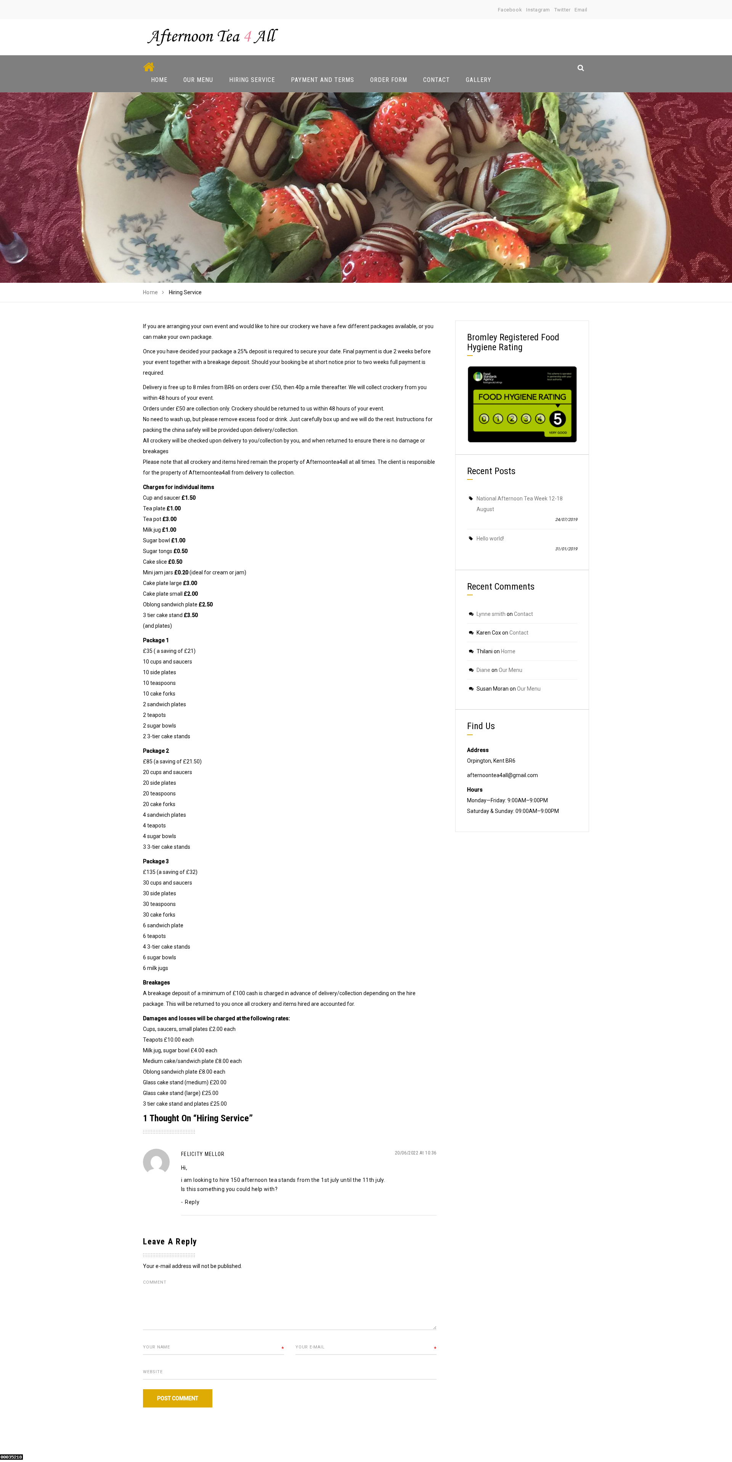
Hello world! (490, 538)
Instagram (538, 10)
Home (159, 79)
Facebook (510, 10)
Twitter (562, 10)
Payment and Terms (322, 79)
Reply (192, 1202)
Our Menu (198, 79)
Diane (483, 670)
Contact (436, 79)
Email (581, 10)
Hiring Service (252, 79)
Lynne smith (491, 614)
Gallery (478, 79)
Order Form (388, 79)
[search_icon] (581, 67)
